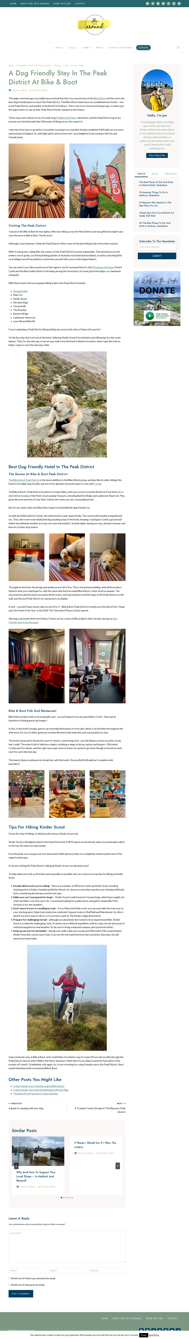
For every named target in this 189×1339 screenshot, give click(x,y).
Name (13, 1270)
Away (11, 65)
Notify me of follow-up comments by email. (33, 1278)
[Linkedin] (174, 3)
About (99, 47)
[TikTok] (168, 3)
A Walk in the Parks (66, 117)
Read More (154, 1335)
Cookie (98, 483)
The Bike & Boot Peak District (24, 480)
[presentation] (38, 1151)
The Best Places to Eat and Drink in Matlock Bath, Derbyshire (156, 184)
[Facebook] (147, 3)
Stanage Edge (20, 291)
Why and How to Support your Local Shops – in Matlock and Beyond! (35, 1176)
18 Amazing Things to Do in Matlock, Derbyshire (153, 194)
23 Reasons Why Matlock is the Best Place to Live (155, 204)
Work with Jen (62, 3)
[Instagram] (158, 3)
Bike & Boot (100, 98)
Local (65, 65)
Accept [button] (144, 1335)
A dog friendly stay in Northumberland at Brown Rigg (40, 1089)
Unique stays (77, 65)
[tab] (61, 1197)
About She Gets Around (35, 3)
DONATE (143, 47)
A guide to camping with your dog (26, 1106)
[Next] (118, 1166)
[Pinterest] (179, 3)
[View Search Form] (178, 47)
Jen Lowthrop (21, 90)
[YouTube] (163, 3)
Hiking (57, 65)
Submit (157, 256)
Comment (16, 1233)
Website (94, 1270)
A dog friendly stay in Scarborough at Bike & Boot (38, 1086)
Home (13, 3)
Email (53, 1270)
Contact (80, 3)
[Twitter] (153, 3)
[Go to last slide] (16, 1166)
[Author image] (10, 90)
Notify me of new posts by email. (28, 1284)
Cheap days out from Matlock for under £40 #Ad (156, 214)
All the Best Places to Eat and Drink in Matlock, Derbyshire (154, 225)
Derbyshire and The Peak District (34, 65)
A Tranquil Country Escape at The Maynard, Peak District (100, 1107)
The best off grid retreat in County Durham (35, 1093)
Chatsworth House (104, 267)
